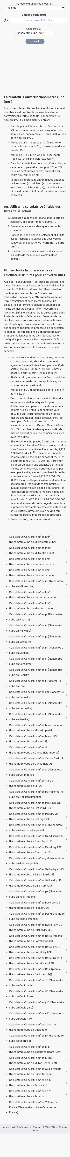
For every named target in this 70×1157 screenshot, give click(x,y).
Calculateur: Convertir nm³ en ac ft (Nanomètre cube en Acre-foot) (30, 1094)
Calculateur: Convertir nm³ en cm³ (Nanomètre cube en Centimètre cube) (32, 561)
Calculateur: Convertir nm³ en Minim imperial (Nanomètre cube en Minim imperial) (35, 728)
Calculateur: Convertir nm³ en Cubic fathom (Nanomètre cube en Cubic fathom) (35, 1071)
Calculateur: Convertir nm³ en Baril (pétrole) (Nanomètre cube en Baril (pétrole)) (35, 972)
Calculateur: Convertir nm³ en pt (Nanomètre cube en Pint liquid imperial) (36, 794)
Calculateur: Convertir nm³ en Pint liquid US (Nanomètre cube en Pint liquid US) (35, 805)
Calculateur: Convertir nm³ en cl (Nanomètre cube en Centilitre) (35, 661)
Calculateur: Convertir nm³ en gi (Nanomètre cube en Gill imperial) (35, 772)
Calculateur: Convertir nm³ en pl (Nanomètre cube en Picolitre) (36, 617)
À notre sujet (9, 1127)
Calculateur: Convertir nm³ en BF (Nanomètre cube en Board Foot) (36, 1038)
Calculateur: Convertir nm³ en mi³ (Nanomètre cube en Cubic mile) (36, 1016)
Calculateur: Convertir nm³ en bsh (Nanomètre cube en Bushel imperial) (37, 916)
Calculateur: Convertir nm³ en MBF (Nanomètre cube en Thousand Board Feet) (35, 1049)
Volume (47, 221)
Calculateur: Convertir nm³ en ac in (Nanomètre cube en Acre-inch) (30, 1082)
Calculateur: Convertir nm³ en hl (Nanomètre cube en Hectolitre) (35, 706)
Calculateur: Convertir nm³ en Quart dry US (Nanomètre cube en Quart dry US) (35, 850)
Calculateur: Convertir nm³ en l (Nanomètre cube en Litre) (35, 683)
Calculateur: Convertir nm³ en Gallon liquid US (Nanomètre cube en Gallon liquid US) (36, 872)
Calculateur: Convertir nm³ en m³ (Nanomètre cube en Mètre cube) (36, 584)
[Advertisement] (35, 69)
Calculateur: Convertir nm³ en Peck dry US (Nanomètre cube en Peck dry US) (34, 905)
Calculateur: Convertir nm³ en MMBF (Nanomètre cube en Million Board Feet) (33, 1060)
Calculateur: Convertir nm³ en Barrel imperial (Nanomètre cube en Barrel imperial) (36, 938)
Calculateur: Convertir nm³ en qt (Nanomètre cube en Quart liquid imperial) (36, 827)
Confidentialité (24, 1127)
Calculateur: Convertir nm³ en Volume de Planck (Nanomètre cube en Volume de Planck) (33, 1107)
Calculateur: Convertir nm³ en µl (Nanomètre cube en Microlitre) (35, 639)
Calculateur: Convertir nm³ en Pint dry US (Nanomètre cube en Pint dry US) (34, 816)
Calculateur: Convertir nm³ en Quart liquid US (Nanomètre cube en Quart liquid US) (36, 839)
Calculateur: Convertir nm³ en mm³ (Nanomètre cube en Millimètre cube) (31, 550)
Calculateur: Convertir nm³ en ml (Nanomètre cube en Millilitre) (36, 650)
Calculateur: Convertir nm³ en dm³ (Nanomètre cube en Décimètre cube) (32, 572)
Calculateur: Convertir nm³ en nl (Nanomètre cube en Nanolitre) (35, 628)
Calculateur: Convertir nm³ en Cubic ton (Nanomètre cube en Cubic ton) (32, 1027)
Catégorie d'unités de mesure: (34, 3)
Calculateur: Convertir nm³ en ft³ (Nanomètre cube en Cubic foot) (36, 994)
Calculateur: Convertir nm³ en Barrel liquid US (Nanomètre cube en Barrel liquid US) (36, 960)
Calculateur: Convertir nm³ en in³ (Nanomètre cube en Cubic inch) (36, 983)
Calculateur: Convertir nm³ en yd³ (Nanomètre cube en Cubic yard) (36, 1005)
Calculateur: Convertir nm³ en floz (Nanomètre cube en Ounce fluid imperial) (34, 750)
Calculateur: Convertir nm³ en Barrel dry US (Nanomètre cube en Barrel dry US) (35, 949)
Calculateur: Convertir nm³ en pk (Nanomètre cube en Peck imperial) (36, 894)
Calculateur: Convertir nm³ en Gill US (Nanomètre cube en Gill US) (31, 783)
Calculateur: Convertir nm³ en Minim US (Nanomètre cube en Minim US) (33, 739)
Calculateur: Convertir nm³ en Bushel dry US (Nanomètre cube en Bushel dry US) (35, 927)
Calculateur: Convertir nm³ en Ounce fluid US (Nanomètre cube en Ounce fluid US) (36, 761)
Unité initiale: (33, 28)
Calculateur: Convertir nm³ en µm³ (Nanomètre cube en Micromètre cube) (32, 539)
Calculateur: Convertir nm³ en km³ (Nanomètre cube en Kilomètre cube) (31, 606)
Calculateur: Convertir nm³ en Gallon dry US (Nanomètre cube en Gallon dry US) (35, 883)
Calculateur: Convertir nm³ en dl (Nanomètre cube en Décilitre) (35, 672)
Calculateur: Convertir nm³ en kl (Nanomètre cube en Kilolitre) (35, 717)
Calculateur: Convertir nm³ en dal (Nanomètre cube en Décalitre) (36, 694)
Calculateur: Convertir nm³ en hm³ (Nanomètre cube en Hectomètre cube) (33, 595)
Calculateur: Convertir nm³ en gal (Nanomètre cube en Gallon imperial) (36, 861)
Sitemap (37, 1127)
